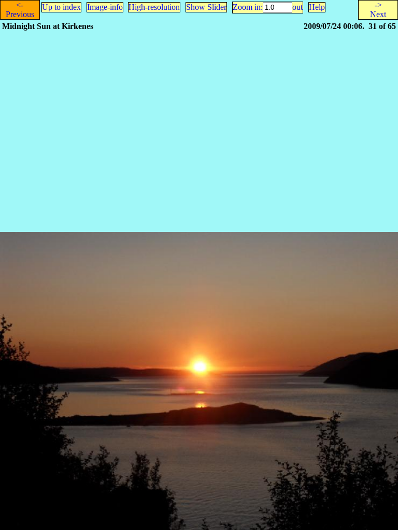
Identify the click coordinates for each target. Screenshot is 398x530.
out (297, 7)
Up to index (61, 7)
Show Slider (206, 7)
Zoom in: (248, 7)
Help (317, 7)
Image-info (105, 7)
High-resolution (154, 7)
